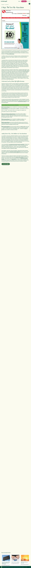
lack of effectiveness (10, 53)
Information (7, 4)
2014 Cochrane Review (6, 126)
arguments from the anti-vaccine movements (16, 144)
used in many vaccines (19, 156)
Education (3, 4)
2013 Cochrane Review (6, 119)
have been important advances (15, 151)
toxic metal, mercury (25, 70)
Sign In (19, 1)
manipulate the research (22, 101)
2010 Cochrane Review (6, 107)
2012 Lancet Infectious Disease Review (8, 113)
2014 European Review (6, 122)
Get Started (24, 1)
